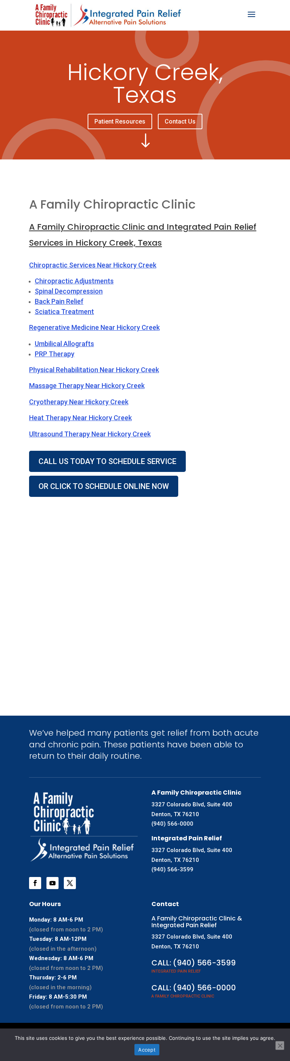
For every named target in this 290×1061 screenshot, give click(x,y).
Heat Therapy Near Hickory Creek (80, 418)
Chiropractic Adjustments (74, 281)
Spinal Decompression (69, 291)
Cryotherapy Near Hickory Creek (78, 402)
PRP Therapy (54, 354)
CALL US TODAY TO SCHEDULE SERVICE (107, 461)
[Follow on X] (70, 883)
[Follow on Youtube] (52, 883)
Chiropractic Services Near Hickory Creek (92, 265)
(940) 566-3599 (172, 869)
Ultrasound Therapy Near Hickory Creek (90, 434)
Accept (147, 1050)
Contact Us (180, 121)
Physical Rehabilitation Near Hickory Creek (94, 370)
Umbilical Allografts (64, 344)
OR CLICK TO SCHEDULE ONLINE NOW (104, 486)
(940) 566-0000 (172, 823)
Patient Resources (119, 121)
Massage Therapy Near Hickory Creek (87, 386)
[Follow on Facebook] (35, 883)
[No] (279, 1045)
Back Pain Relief (59, 301)
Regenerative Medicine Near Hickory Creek (94, 327)
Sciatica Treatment (64, 312)
